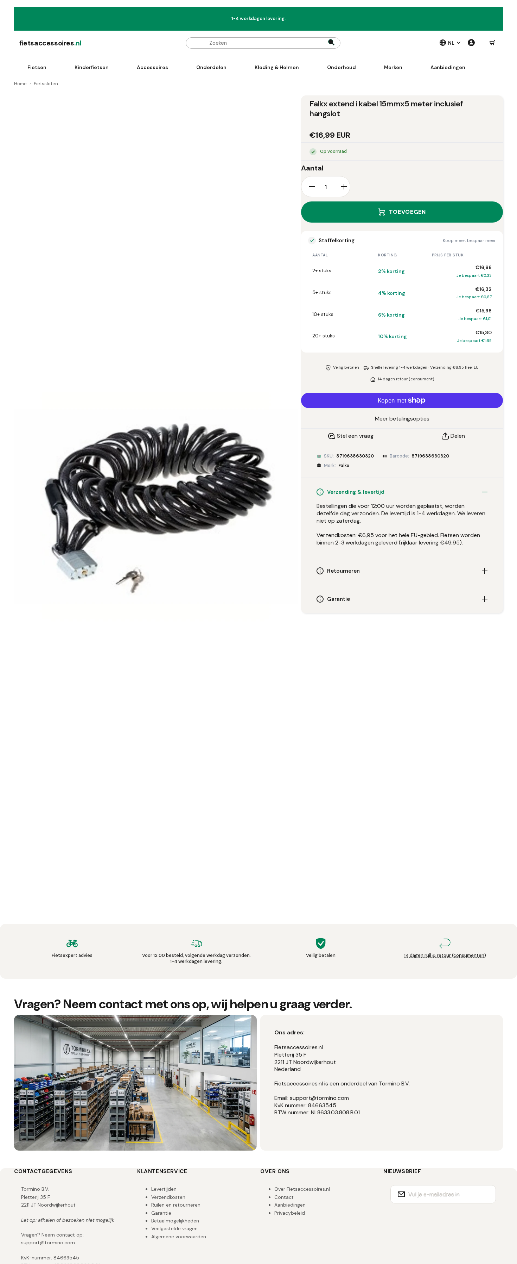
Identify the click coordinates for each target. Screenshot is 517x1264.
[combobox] (263, 43)
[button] (492, 43)
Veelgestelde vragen (174, 1228)
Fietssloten (46, 84)
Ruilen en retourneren (175, 1205)
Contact (284, 1197)
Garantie (161, 1213)
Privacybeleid (289, 1213)
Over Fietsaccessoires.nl (302, 1189)
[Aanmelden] (486, 1194)
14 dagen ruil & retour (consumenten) (445, 955)
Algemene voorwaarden (178, 1236)
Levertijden (164, 1189)
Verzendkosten (168, 1197)
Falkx (343, 465)
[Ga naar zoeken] (331, 43)
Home (20, 84)
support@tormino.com (48, 1242)
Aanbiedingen (290, 1205)
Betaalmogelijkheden (175, 1221)
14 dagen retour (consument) (406, 378)
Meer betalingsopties (402, 418)
